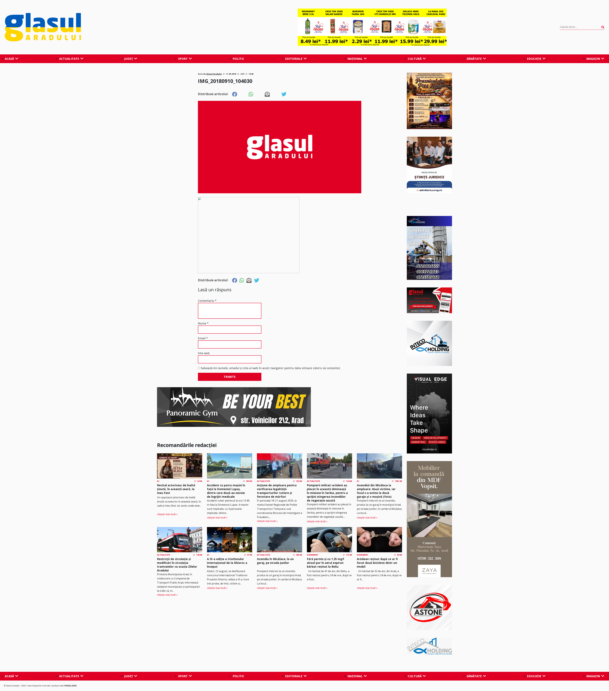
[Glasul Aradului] (95, 27)
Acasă (9, 59)
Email (203, 338)
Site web (204, 353)
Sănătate (474, 59)
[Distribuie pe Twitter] (283, 94)
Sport (183, 59)
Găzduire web (57, 685)
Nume (203, 323)
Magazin (593, 59)
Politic (238, 59)
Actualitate (69, 59)
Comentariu (207, 301)
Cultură (415, 59)
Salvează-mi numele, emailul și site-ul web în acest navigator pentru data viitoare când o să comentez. (271, 368)
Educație (534, 59)
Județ (128, 59)
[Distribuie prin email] (267, 94)
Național (355, 59)
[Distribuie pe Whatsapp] (251, 94)
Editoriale (293, 59)
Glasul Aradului (214, 74)
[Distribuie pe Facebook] (234, 94)
